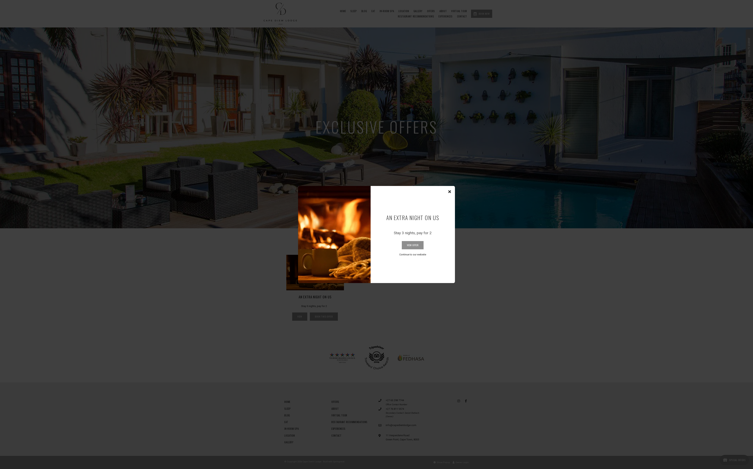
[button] (450, 191)
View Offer (412, 245)
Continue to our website (412, 254)
